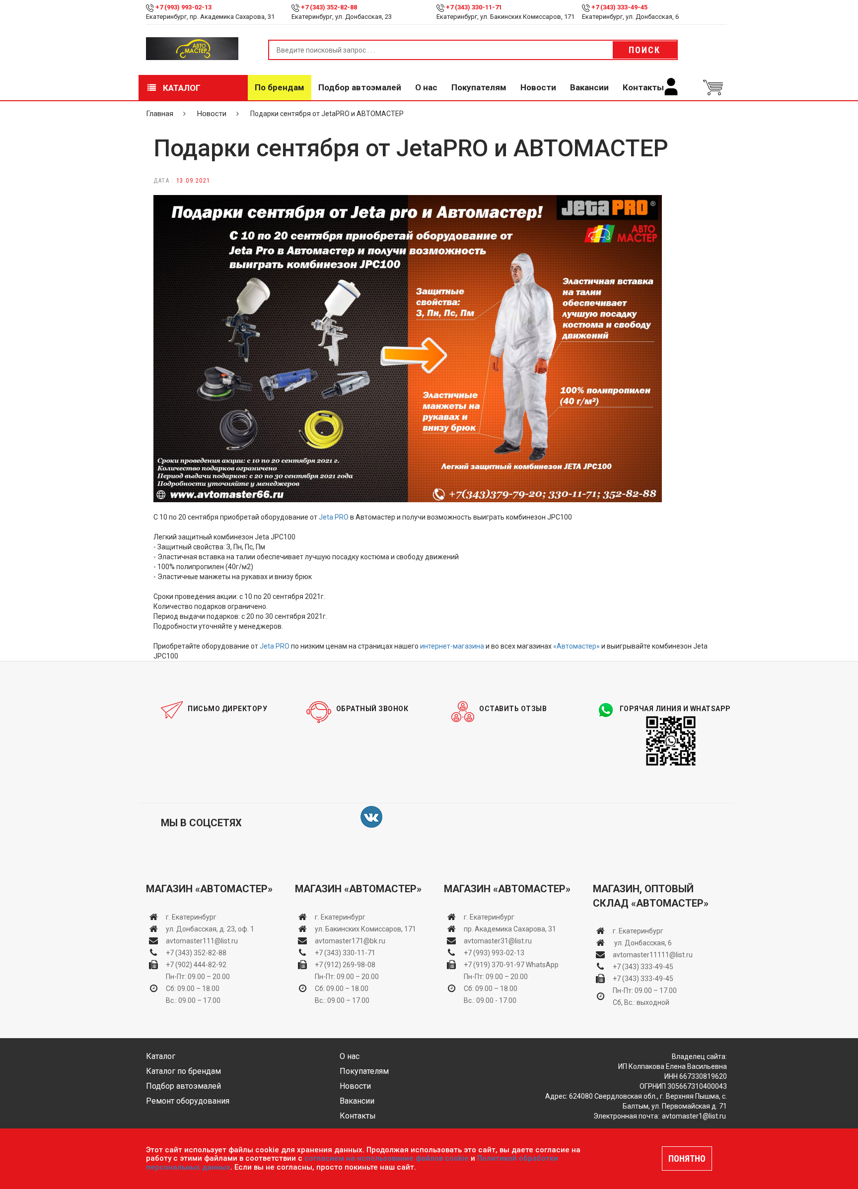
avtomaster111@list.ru (202, 941)
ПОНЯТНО (687, 1158)
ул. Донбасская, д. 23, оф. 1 (210, 929)
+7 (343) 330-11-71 (474, 7)
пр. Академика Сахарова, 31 (510, 929)
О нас (426, 87)
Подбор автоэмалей (359, 87)
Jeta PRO (334, 517)
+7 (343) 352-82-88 (329, 7)
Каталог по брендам (183, 1071)
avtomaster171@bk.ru (350, 941)
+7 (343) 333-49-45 (619, 7)
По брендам (279, 87)
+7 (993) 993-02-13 (494, 953)
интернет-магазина (452, 646)
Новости (538, 87)
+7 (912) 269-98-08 (345, 965)
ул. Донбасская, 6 (642, 943)
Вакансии (589, 87)
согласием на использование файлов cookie (386, 1158)
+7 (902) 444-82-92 (196, 965)
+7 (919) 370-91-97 (494, 965)
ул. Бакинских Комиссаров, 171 (365, 929)
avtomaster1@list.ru (694, 1116)
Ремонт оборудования (187, 1101)
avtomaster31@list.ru (498, 941)
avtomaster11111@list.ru (653, 955)
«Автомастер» (576, 646)
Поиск (644, 50)
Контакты (643, 87)
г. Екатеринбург (192, 917)
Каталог (181, 88)
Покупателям (478, 87)
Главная (159, 113)
